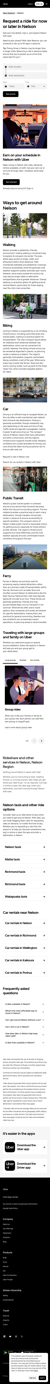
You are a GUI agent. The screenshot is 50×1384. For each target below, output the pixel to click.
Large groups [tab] (10, 660)
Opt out (33, 1378)
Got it (42, 1378)
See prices (10, 94)
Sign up (39, 4)
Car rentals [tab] (34, 660)
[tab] (43, 660)
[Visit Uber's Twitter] (22, 1336)
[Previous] (34, 741)
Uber (5, 3)
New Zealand (9, 13)
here (36, 1371)
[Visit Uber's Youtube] (10, 1336)
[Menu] (46, 4)
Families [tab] (23, 660)
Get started (11, 182)
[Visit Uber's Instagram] (16, 1336)
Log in (30, 4)
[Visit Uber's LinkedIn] (4, 1336)
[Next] (41, 741)
